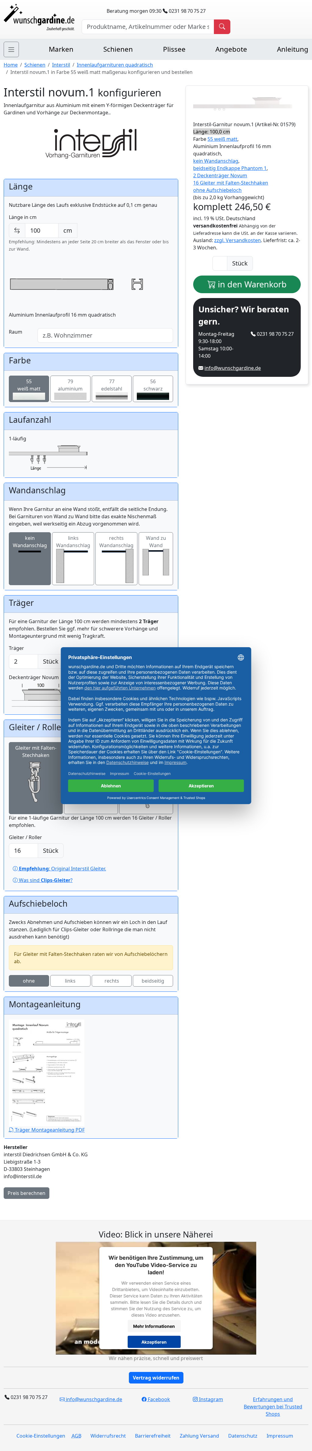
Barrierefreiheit (153, 1435)
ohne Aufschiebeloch (217, 190)
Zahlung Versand (199, 1435)
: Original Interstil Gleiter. (62, 868)
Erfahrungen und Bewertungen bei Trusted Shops (273, 1406)
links (70, 980)
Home (11, 64)
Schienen (118, 49)
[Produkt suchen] (222, 26)
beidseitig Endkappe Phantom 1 (230, 168)
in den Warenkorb (251, 284)
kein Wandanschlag (30, 542)
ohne (29, 980)
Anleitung (292, 49)
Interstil (61, 64)
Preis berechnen (26, 1193)
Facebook (158, 1399)
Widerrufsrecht (108, 1435)
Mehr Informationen (154, 1326)
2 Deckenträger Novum (220, 175)
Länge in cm (23, 217)
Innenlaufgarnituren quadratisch (115, 64)
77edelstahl (111, 385)
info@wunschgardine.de (232, 368)
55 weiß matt (222, 139)
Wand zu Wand (156, 542)
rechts (112, 980)
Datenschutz (242, 1435)
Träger (16, 648)
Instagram (210, 1399)
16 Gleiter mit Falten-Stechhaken (230, 182)
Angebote (231, 49)
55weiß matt (29, 385)
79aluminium (70, 385)
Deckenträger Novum (34, 677)
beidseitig (153, 980)
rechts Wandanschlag (116, 542)
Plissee (174, 49)
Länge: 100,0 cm (211, 131)
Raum (15, 331)
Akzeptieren (154, 1342)
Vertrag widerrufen (156, 1377)
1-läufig (17, 438)
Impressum (280, 1435)
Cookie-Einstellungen (40, 1435)
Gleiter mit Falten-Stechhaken (35, 751)
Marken (61, 49)
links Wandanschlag (73, 542)
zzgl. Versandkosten (237, 240)
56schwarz (153, 385)
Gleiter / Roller (25, 837)
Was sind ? (45, 880)
